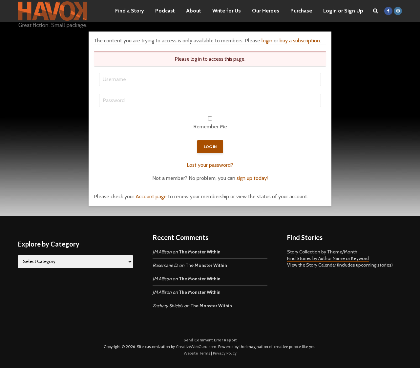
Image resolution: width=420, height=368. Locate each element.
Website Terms (197, 353)
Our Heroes (265, 11)
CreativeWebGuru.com (196, 346)
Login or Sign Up (343, 11)
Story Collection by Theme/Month (322, 252)
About (193, 11)
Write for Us (226, 11)
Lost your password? (210, 165)
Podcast (165, 11)
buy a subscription (300, 40)
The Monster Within (199, 252)
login (267, 40)
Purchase (301, 11)
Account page (151, 196)
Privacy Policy (225, 353)
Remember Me (210, 126)
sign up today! (252, 178)
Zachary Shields (168, 306)
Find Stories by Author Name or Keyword (328, 258)
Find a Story (129, 11)
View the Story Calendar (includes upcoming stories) (340, 265)
